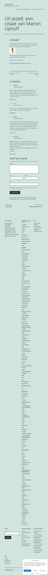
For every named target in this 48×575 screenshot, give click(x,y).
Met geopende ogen (25, 381)
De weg (23, 276)
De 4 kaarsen (24, 268)
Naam (11, 175)
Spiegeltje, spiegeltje (25, 449)
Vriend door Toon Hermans (26, 479)
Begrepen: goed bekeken (26, 241)
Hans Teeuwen (24, 321)
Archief (23, 530)
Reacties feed (7, 561)
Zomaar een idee (24, 524)
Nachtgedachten (25, 391)
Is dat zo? (23, 353)
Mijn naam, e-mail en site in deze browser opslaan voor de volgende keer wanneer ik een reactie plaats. (24, 188)
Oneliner (23, 397)
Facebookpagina (37, 226)
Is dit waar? (24, 355)
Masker (23, 377)
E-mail (26, 175)
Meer (22, 379)
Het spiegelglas (24, 338)
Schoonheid (24, 431)
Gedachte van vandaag (26, 298)
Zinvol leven (24, 517)
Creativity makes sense (26, 266)
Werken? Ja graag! (25, 499)
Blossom (23, 251)
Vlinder (23, 475)
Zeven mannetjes (25, 509)
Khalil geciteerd (24, 359)
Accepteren (27, 570)
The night (23, 456)
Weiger (35, 570)
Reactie (11, 163)
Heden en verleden (25, 323)
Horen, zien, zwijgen (25, 344)
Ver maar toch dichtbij (25, 473)
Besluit (23, 245)
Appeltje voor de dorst (25, 239)
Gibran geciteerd (25, 317)
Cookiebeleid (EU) (26, 9)
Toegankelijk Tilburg (38, 231)
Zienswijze (23, 515)
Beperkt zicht (24, 243)
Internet (23, 540)
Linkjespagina (36, 229)
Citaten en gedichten (26, 532)
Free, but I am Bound (25, 293)
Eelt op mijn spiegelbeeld (26, 286)
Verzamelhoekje (25, 545)
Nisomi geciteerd (25, 395)
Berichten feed (8, 560)
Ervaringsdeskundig (25, 288)
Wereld (23, 497)
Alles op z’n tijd (24, 234)
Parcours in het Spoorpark (10, 229)
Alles (22, 232)
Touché (23, 468)
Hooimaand (24, 342)
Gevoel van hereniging (25, 315)
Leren (23, 363)
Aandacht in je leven (25, 226)
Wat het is (23, 493)
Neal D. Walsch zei (25, 393)
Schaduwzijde (24, 429)
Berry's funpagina (37, 223)
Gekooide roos (24, 307)
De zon (23, 278)
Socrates (23, 443)
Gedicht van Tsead (25, 303)
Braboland (36, 224)
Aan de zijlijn (24, 224)
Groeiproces (24, 319)
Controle (23, 264)
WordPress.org (8, 563)
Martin (15, 85)
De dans (23, 272)
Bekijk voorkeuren (43, 570)
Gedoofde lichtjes (25, 305)
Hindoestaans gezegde (26, 340)
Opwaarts (23, 413)
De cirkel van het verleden (26, 270)
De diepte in (24, 274)
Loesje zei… (24, 369)
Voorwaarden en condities (37, 9)
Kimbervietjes (9, 4)
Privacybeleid (18, 9)
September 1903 (24, 439)
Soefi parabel (24, 445)
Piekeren (23, 421)
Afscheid (23, 228)
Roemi (23, 427)
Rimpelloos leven (24, 425)
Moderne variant (24, 383)
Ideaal (23, 346)
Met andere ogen (25, 543)
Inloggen (6, 558)
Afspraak (23, 230)
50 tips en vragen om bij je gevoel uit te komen (20, 63)
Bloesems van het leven (26, 249)
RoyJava (16, 136)
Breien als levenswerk (25, 253)
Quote (23, 423)
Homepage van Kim (37, 227)
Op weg (23, 411)
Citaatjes (23, 262)
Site (10, 181)
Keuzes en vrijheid (25, 357)
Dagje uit (23, 535)
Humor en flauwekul (26, 537)
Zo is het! (23, 519)
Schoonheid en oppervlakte (26, 433)
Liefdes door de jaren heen (10, 227)
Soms (23, 447)
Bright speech (7, 226)
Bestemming (24, 247)
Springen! (23, 454)
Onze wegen (24, 399)
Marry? (23, 375)
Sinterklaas (24, 441)
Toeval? (23, 458)
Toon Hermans (24, 460)
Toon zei (23, 466)
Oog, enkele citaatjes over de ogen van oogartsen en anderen (26, 407)
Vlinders (23, 477)
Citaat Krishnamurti (25, 260)
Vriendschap (24, 484)
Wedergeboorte (24, 495)
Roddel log (36, 532)
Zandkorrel (24, 507)
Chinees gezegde (25, 255)
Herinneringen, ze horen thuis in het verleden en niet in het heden (26, 327)
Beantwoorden (13, 99)
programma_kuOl (37, 530)
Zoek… (6, 530)
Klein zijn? (23, 361)
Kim (12, 74)
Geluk (23, 309)
